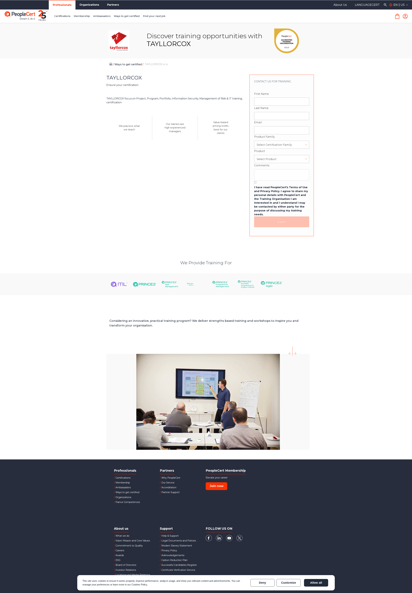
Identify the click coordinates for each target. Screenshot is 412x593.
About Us (340, 5)
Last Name (261, 108)
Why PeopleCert (170, 477)
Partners (113, 4)
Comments (261, 165)
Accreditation (168, 487)
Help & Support (170, 535)
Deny (262, 582)
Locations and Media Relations (133, 574)
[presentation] (290, 351)
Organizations (89, 4)
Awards (120, 555)
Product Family (264, 136)
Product (259, 151)
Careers (120, 550)
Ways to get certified (128, 64)
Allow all (316, 582)
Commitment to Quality (129, 545)
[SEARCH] (385, 4)
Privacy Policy (169, 550)
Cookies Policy (139, 584)
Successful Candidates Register (179, 565)
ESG (118, 560)
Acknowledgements (172, 555)
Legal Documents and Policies (178, 540)
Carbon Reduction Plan (174, 560)
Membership (123, 482)
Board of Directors (126, 565)
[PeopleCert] (29, 16)
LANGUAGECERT (367, 5)
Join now (217, 486)
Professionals (62, 4)
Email (258, 122)
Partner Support (170, 492)
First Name (261, 93)
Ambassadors (123, 487)
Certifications (123, 477)
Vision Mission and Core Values (133, 540)
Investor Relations (126, 570)
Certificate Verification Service (178, 570)
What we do (122, 535)
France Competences (128, 502)
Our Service (167, 482)
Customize (288, 582)
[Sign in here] (405, 16)
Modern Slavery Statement (176, 545)
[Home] (111, 64)
